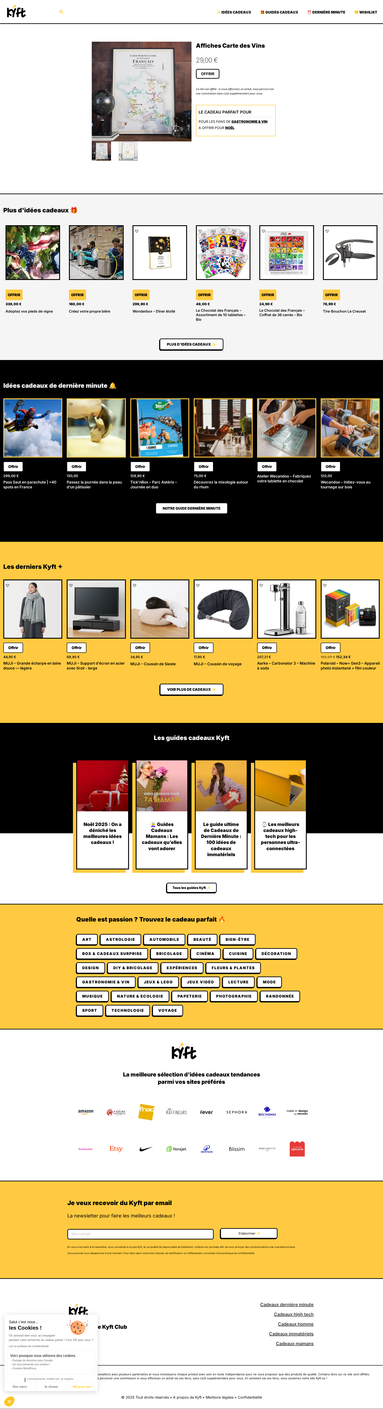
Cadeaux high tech (294, 1314)
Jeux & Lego (158, 982)
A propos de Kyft (187, 1397)
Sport (89, 1010)
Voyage (167, 1010)
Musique (92, 996)
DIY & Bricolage (132, 968)
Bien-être (238, 939)
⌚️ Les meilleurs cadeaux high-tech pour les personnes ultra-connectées (280, 836)
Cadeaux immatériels (291, 1334)
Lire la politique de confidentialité (29, 1346)
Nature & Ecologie (140, 996)
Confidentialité (250, 1397)
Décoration (276, 953)
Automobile (164, 939)
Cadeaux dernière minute (287, 1304)
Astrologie (120, 939)
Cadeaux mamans (295, 1343)
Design (90, 968)
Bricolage (169, 953)
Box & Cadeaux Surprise (112, 953)
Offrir (207, 74)
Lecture (238, 982)
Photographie (234, 996)
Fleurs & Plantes (233, 968)
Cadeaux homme (296, 1324)
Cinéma (205, 953)
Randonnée (280, 996)
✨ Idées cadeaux (233, 12)
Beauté (202, 939)
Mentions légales (220, 1397)
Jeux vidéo (200, 982)
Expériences (182, 968)
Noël (229, 128)
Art (87, 939)
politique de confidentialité (238, 1253)
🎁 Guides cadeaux (279, 12)
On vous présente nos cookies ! (31, 1364)
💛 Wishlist (365, 12)
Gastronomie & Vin (249, 121)
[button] (9, 1401)
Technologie (127, 1010)
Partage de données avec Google (32, 1360)
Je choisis (51, 1386)
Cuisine (238, 953)
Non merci (20, 1386)
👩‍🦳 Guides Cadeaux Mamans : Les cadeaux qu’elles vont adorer (162, 836)
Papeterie (190, 996)
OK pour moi (82, 1386)
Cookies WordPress (24, 1368)
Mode (269, 982)
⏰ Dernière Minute (326, 12)
